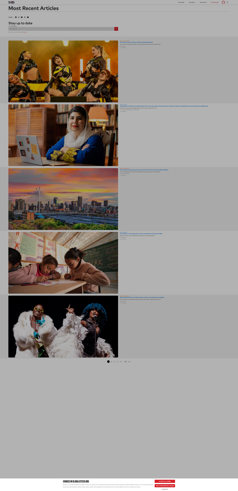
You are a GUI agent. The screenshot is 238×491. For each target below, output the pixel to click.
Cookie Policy (165, 489)
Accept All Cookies (165, 481)
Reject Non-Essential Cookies (165, 485)
